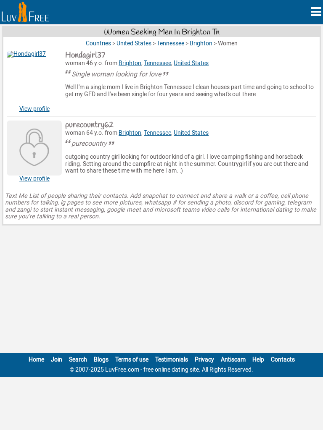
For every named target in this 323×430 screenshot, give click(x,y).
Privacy (204, 359)
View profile (34, 109)
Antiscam (233, 359)
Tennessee (157, 63)
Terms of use (131, 359)
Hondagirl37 (85, 55)
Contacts (283, 359)
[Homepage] (25, 12)
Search (78, 359)
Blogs (101, 359)
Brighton (130, 63)
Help (258, 359)
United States (191, 63)
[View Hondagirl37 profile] (34, 78)
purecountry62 (89, 125)
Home (36, 359)
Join (56, 359)
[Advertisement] (161, 291)
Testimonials (171, 359)
